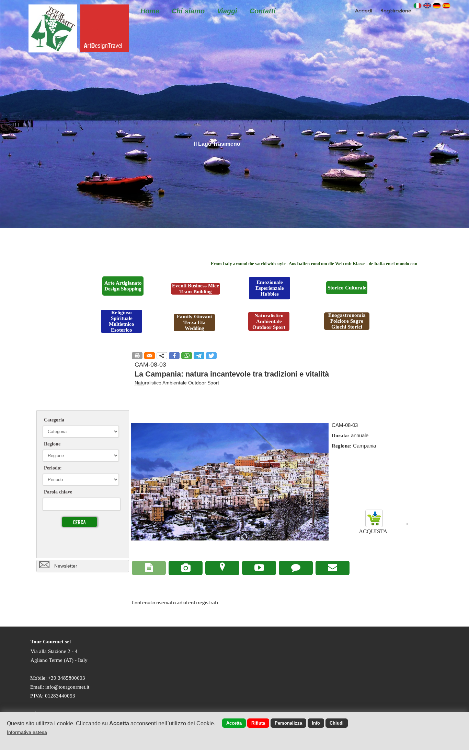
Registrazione (395, 10)
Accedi (364, 10)
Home (149, 11)
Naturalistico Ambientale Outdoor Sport (177, 382)
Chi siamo (188, 11)
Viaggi (227, 11)
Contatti (263, 11)
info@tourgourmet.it (67, 687)
